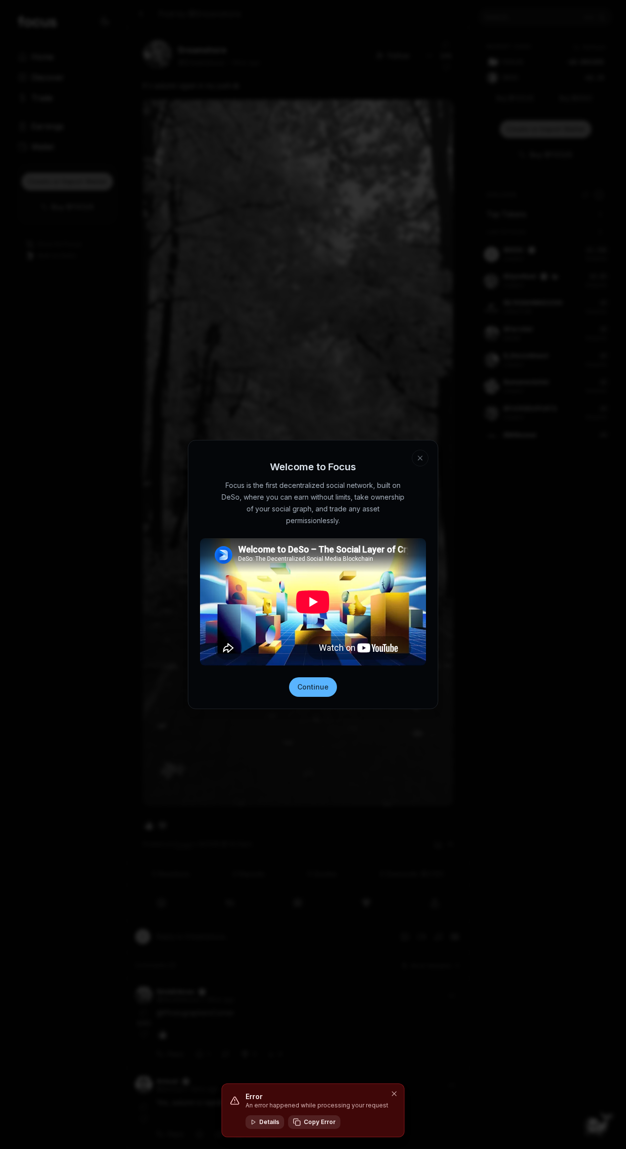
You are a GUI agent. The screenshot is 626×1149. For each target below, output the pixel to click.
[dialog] (313, 1110)
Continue (313, 687)
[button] (394, 1094)
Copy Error (319, 1122)
